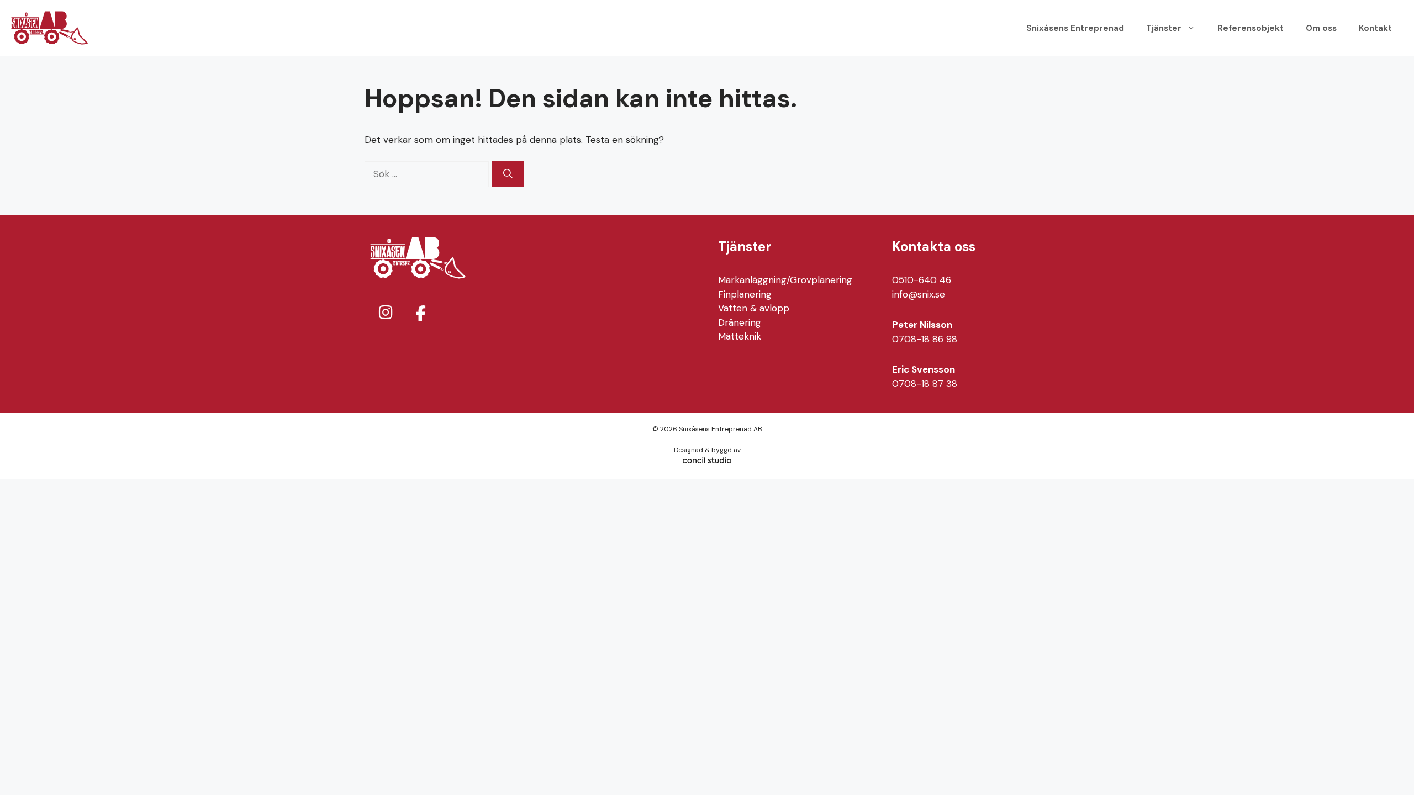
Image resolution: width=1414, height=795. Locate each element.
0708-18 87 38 (924, 384)
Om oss (1321, 28)
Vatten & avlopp (753, 308)
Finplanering (745, 294)
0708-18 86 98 (924, 339)
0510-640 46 (921, 280)
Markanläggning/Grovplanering (785, 280)
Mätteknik (739, 336)
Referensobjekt (1250, 28)
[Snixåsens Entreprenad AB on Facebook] (420, 314)
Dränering (739, 322)
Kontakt (1375, 28)
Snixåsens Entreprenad (1075, 28)
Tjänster (1163, 28)
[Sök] (508, 174)
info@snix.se (918, 294)
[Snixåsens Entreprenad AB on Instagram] (385, 312)
